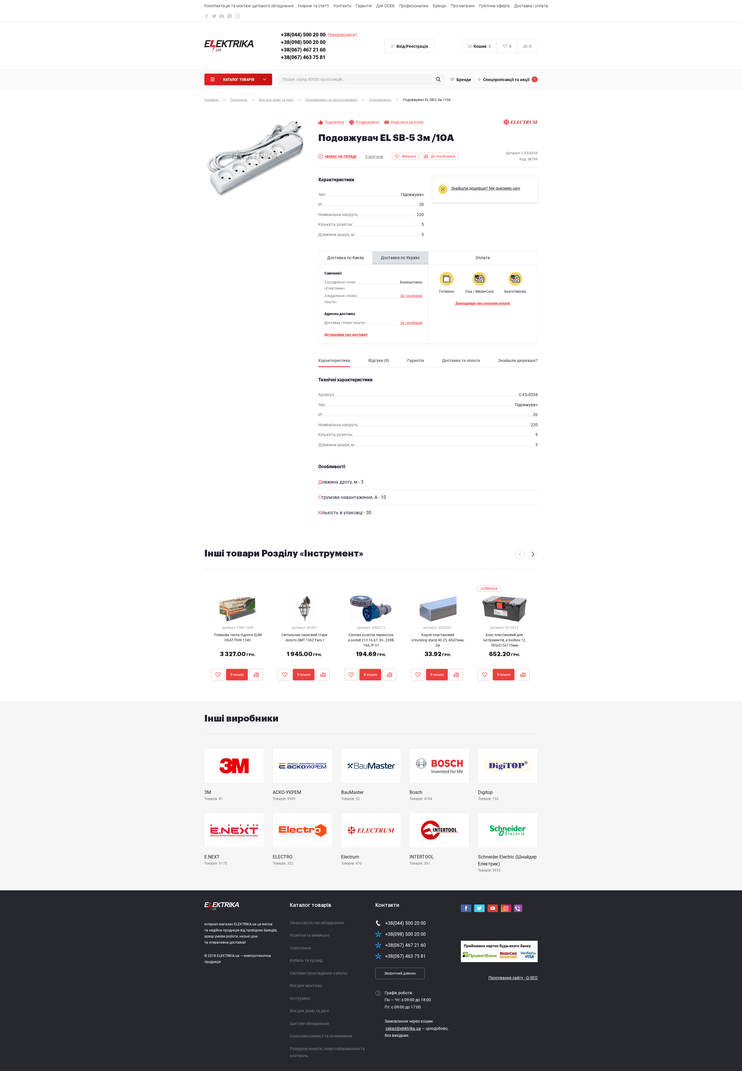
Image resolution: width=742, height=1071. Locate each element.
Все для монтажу (306, 985)
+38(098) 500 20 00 (303, 42)
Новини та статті (313, 5)
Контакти (342, 5)
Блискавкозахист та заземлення (321, 1036)
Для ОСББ (385, 5)
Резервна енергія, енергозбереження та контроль (327, 1052)
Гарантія (364, 5)
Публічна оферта (494, 5)
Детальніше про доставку (346, 335)
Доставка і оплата (531, 5)
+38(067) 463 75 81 (303, 57)
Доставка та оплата (461, 360)
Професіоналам (413, 5)
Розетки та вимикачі (309, 935)
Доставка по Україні (400, 257)
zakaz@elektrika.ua (403, 1028)
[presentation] (520, 554)
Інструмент (300, 998)
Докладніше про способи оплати (482, 303)
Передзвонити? (342, 35)
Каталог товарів (310, 905)
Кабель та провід (306, 960)
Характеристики (334, 360)
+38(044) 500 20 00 (303, 35)
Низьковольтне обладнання (317, 922)
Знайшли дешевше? (518, 360)
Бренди (439, 5)
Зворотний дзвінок (400, 973)
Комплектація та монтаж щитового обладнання (249, 5)
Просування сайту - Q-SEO (513, 977)
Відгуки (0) (378, 360)
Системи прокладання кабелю (319, 973)
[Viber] (229, 17)
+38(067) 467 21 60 (303, 50)
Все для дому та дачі (309, 1010)
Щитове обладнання (309, 1023)
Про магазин (462, 5)
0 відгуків (374, 156)
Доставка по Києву (345, 257)
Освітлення (300, 948)
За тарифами (411, 296)
